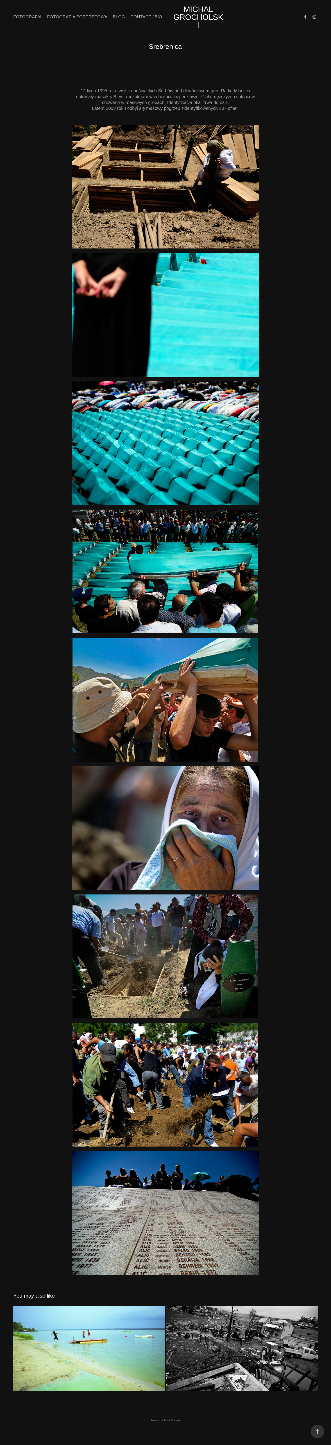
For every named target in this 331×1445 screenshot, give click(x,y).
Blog (119, 16)
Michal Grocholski (198, 17)
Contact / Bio (146, 16)
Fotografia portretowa (77, 16)
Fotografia (27, 16)
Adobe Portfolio (172, 1420)
